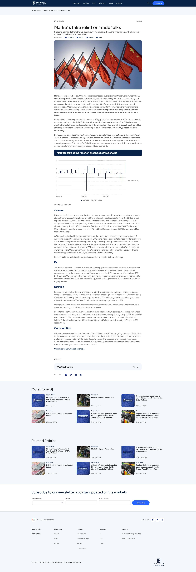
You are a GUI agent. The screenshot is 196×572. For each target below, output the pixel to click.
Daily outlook (36, 533)
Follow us (145, 520)
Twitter (81, 37)
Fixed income (81, 534)
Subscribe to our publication (131, 534)
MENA (56, 538)
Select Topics (36, 498)
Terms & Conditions (128, 538)
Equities (79, 543)
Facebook (71, 37)
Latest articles (36, 529)
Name (68, 498)
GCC (101, 538)
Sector (56, 543)
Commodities (81, 548)
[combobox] (48, 502)
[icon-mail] (80, 375)
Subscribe (158, 3)
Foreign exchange (83, 538)
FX (100, 534)
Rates (101, 543)
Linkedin (91, 37)
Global (56, 534)
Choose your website (45, 520)
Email (100, 37)
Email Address (103, 498)
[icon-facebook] (66, 375)
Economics (36, 11)
